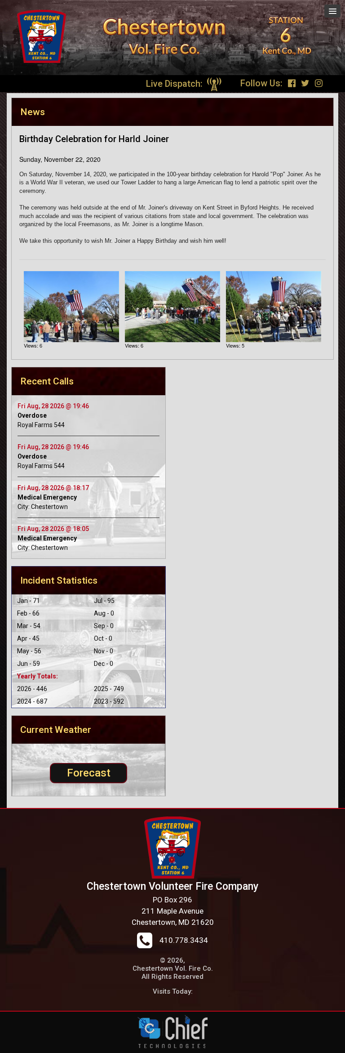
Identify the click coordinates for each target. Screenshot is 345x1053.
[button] (332, 11)
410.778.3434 (183, 940)
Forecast (89, 773)
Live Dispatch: (175, 83)
